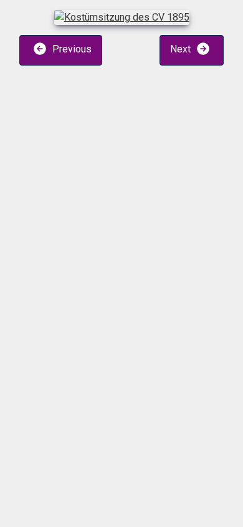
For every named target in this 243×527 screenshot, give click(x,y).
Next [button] (181, 50)
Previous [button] (71, 50)
